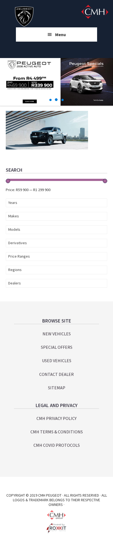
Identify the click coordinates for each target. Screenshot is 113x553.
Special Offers (56, 347)
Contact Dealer (56, 374)
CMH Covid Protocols (56, 445)
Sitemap (56, 387)
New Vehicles (57, 333)
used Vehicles (56, 360)
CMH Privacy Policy (56, 418)
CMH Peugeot (24, 16)
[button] (51, 99)
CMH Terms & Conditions (56, 431)
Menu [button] (60, 34)
